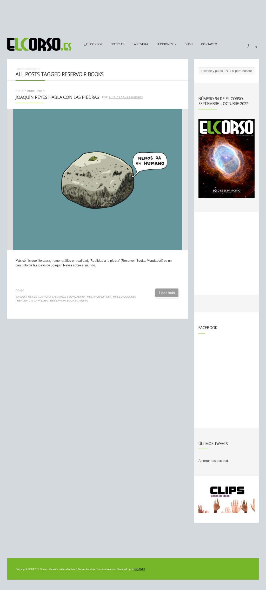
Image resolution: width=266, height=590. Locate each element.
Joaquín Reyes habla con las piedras (57, 97)
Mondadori (77, 296)
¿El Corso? (93, 44)
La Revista (140, 44)
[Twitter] (254, 44)
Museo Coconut (124, 296)
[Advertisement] (133, 16)
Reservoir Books (63, 300)
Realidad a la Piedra (32, 300)
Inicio (20, 69)
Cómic (20, 290)
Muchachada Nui (99, 296)
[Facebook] (245, 44)
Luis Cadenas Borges (126, 97)
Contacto (209, 44)
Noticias (117, 44)
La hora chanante (52, 296)
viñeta (83, 300)
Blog (189, 44)
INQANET (139, 569)
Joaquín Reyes (26, 296)
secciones (164, 44)
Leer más (167, 293)
